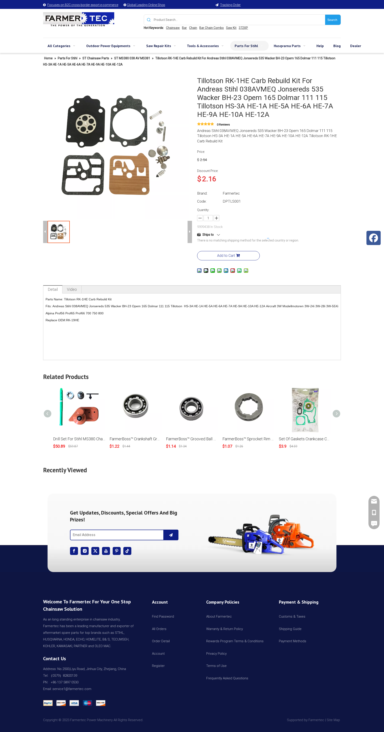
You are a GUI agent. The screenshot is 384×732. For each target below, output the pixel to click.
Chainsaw (173, 28)
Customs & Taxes (292, 616)
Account (158, 654)
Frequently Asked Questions (227, 678)
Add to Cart (226, 255)
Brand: (202, 193)
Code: (202, 201)
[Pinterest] (117, 551)
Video (72, 289)
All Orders (159, 629)
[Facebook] (74, 551)
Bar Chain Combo (211, 28)
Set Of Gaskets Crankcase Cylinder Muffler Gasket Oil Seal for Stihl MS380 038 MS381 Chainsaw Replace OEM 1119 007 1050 (305, 439)
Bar (184, 28)
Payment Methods (292, 641)
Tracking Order (230, 5)
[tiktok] (127, 551)
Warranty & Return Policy (224, 629)
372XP (243, 28)
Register (158, 666)
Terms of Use (216, 666)
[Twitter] (95, 551)
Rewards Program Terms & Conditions (235, 641)
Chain (193, 28)
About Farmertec (219, 616)
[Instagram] (85, 551)
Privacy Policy (216, 654)
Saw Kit (231, 28)
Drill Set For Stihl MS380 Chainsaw (79, 439)
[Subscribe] (170, 535)
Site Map (334, 720)
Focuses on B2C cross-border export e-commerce (82, 5)
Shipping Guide (290, 629)
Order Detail (161, 641)
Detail (53, 289)
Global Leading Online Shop (146, 5)
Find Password (163, 616)
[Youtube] (106, 551)
